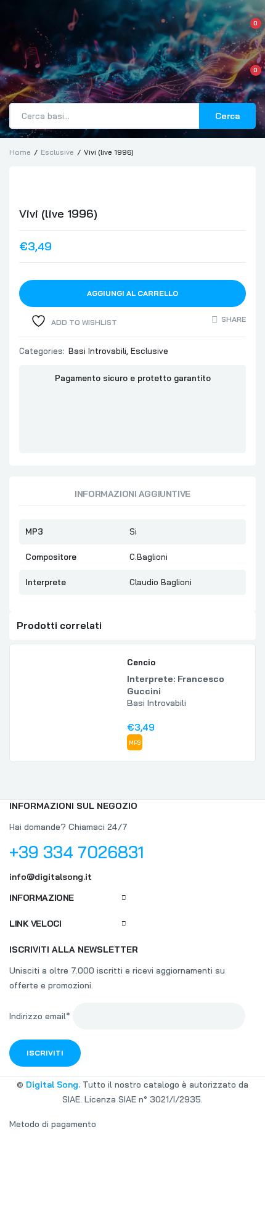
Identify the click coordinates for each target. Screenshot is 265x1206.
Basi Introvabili (97, 351)
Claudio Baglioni (160, 582)
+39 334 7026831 (76, 852)
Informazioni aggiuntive (132, 493)
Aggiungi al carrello (132, 293)
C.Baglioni (148, 557)
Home (20, 152)
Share (233, 319)
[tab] (132, 497)
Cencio (141, 662)
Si (133, 531)
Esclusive (57, 152)
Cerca (227, 115)
